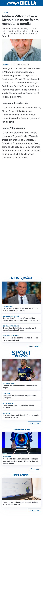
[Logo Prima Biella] (21, 3)
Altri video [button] (35, 469)
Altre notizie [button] (34, 346)
